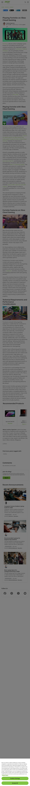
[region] (15, 772)
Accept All (15, 783)
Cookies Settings (15, 778)
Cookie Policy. (5, 775)
